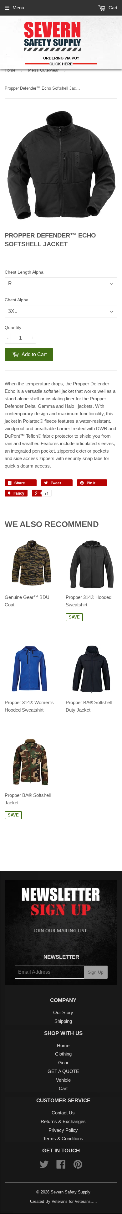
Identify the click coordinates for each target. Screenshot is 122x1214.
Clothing (63, 1053)
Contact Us (63, 1112)
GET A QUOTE (63, 1071)
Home (10, 70)
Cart (112, 7)
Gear (63, 1062)
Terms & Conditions (63, 1138)
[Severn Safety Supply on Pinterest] (78, 1166)
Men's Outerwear (43, 70)
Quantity (13, 327)
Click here (61, 64)
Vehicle (63, 1080)
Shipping (63, 1021)
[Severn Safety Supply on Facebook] (61, 1166)
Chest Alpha (16, 299)
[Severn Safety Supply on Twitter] (44, 1166)
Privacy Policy (63, 1130)
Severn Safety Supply (70, 1192)
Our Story (63, 1012)
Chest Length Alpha (24, 272)
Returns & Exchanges (63, 1121)
